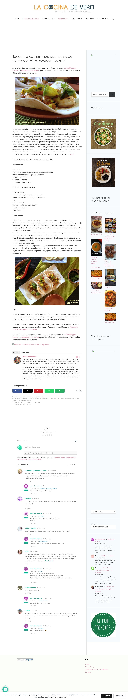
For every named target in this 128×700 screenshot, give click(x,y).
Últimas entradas (25, 352)
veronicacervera (30, 357)
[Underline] (31, 453)
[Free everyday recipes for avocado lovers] (30, 345)
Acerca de (16, 352)
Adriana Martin (43, 541)
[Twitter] (79, 357)
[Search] (112, 94)
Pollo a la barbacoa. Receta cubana (109, 264)
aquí (72, 154)
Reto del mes (103, 19)
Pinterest (33, 329)
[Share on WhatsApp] (49, 391)
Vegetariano (63, 19)
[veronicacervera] (17, 363)
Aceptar (107, 696)
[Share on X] (28, 391)
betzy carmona (43, 600)
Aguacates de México (20, 398)
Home (17, 19)
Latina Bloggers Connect (67, 398)
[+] (52, 453)
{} (49, 453)
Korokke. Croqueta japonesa (22, 404)
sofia (40, 571)
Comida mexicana (54, 398)
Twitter (15, 329)
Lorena (41, 628)
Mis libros (90, 19)
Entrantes (30, 397)
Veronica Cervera (26, 400)
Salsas (14, 400)
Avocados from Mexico (30, 70)
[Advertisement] (64, 35)
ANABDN (41, 516)
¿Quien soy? (77, 19)
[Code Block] (44, 453)
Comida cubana (48, 19)
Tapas (35, 397)
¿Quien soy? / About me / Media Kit (96, 669)
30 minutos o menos (31, 19)
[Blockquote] (41, 453)
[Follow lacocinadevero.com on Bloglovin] (25, 660)
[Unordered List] (38, 453)
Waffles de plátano (107, 556)
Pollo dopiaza (95, 267)
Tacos (18, 400)
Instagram (23, 329)
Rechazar (119, 696)
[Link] (46, 453)
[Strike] (33, 453)
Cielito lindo (108, 287)
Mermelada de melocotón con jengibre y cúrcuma (103, 570)
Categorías (94, 524)
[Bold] (25, 453)
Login (75, 441)
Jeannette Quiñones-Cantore (48, 488)
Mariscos (77, 398)
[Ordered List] (36, 453)
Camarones (45, 398)
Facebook (74, 327)
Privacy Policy (89, 667)
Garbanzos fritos (96, 279)
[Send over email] (60, 391)
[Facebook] (77, 357)
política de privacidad (58, 697)
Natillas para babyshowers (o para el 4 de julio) (28, 402)
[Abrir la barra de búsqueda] (113, 19)
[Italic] (28, 453)
